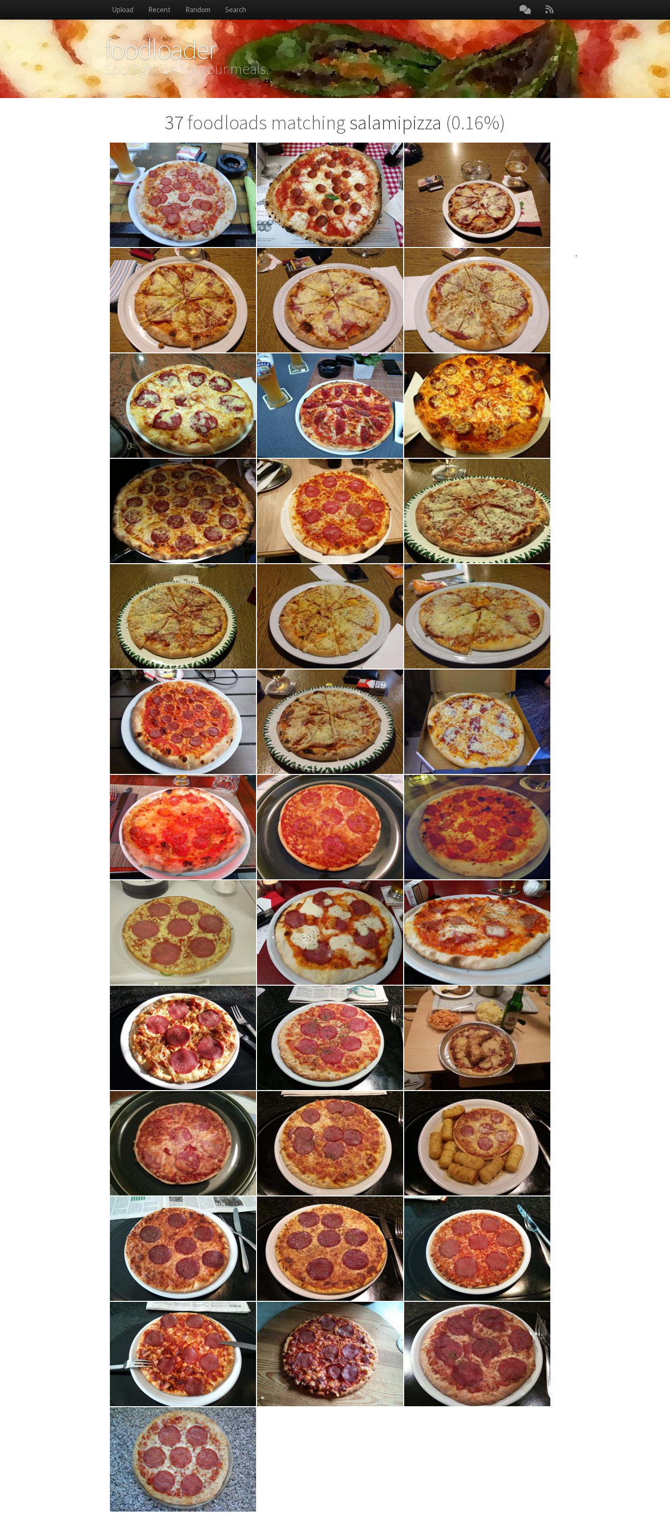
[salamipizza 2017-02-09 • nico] (183, 300)
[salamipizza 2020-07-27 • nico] (183, 195)
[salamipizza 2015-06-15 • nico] (183, 721)
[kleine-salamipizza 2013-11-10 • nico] (183, 1143)
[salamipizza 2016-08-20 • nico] (183, 405)
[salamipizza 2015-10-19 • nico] (183, 616)
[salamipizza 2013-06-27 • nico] (183, 1354)
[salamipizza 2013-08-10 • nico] (183, 1248)
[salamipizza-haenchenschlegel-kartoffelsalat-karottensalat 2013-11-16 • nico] (477, 1038)
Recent (159, 9)
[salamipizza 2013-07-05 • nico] (477, 1248)
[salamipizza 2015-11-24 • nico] (477, 511)
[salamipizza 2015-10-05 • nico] (477, 616)
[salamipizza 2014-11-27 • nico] (477, 827)
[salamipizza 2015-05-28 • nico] (330, 721)
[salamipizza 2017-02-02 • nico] (330, 300)
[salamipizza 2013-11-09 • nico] (330, 1143)
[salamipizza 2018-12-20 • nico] (477, 195)
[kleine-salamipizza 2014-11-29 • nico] (330, 827)
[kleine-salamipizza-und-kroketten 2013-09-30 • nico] (477, 1143)
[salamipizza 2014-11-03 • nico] (477, 932)
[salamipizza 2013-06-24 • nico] (330, 1354)
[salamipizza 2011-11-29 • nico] (477, 1354)
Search (235, 9)
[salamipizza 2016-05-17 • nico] (183, 511)
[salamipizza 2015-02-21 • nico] (183, 827)
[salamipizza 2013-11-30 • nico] (330, 1038)
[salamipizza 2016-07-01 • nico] (330, 405)
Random (197, 9)
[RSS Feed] (549, 10)
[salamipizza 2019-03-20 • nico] (330, 195)
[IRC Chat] (525, 10)
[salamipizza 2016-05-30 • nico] (477, 405)
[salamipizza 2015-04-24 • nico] (477, 721)
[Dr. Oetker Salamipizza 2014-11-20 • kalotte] (183, 932)
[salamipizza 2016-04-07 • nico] (330, 511)
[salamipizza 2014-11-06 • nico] (330, 932)
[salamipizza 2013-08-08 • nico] (330, 1248)
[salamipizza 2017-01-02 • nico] (477, 300)
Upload (122, 9)
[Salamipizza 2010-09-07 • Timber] (183, 1459)
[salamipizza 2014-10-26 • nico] (183, 1038)
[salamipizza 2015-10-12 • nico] (330, 616)
